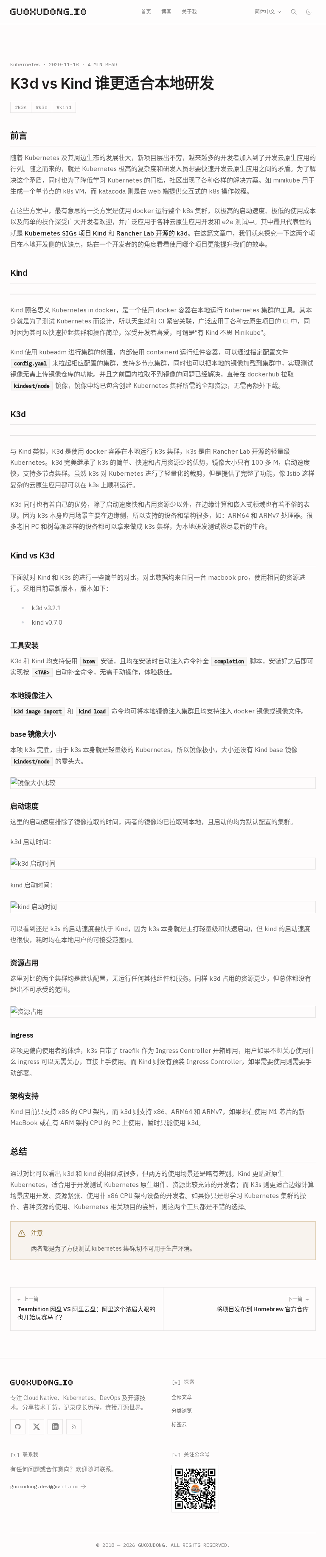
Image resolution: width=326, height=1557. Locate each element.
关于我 (189, 11)
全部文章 (181, 1397)
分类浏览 (181, 1411)
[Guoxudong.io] (48, 12)
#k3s (21, 107)
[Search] (294, 12)
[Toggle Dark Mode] (309, 12)
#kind (63, 107)
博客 (166, 11)
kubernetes (25, 64)
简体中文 (265, 11)
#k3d (42, 107)
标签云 (179, 1424)
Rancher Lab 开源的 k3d (152, 233)
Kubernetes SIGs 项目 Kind (66, 233)
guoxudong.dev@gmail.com (44, 1486)
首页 (146, 11)
